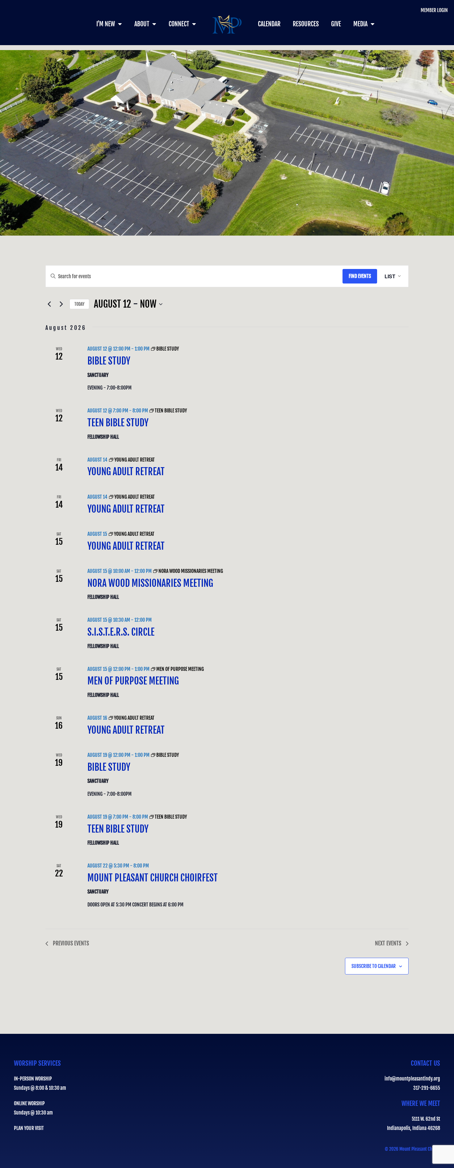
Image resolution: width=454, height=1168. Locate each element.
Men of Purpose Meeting (133, 681)
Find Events (360, 276)
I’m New (105, 24)
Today (79, 304)
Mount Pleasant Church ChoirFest (152, 878)
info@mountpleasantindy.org (412, 1079)
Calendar (269, 24)
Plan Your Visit (29, 1128)
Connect (179, 24)
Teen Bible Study (118, 422)
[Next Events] (61, 304)
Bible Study (108, 361)
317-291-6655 (426, 1088)
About (141, 24)
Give (336, 24)
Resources (306, 24)
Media (360, 24)
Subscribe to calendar (373, 966)
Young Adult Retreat (126, 471)
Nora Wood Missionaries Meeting (150, 583)
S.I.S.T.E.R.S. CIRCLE (120, 632)
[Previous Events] (49, 304)
